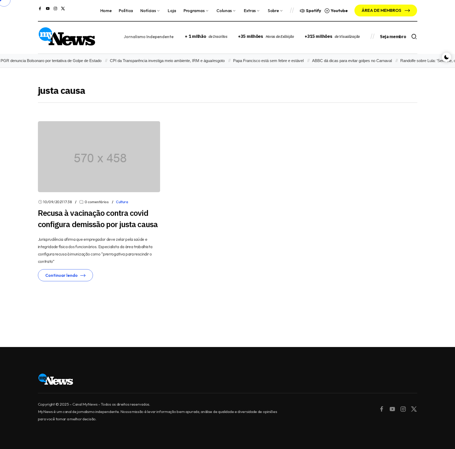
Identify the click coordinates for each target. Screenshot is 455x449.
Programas (194, 10)
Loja (172, 10)
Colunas (224, 10)
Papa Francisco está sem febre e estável (264, 60)
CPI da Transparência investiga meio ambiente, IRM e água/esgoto (163, 60)
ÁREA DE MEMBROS (382, 10)
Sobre (273, 10)
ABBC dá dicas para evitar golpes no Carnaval (348, 60)
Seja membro (393, 36)
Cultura (122, 202)
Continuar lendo (61, 275)
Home (106, 10)
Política (126, 10)
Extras (250, 10)
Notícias (148, 10)
